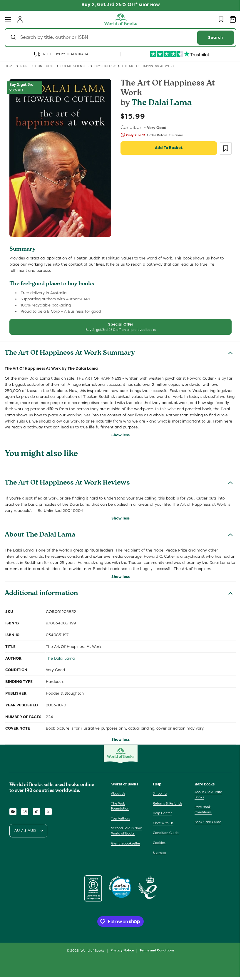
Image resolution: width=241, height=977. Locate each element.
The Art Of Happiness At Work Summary (70, 350)
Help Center (160, 813)
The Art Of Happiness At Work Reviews (67, 480)
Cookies (157, 842)
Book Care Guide (205, 822)
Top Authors (120, 818)
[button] (8, 19)
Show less (118, 431)
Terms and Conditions (155, 950)
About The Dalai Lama (40, 532)
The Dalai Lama (160, 104)
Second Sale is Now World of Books (126, 830)
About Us (118, 793)
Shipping (158, 793)
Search (211, 37)
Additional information (41, 590)
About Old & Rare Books (205, 794)
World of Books (90, 950)
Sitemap (157, 852)
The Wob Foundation (120, 806)
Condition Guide (164, 832)
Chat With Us (161, 823)
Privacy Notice (120, 950)
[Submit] (14, 37)
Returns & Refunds (166, 803)
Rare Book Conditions (200, 809)
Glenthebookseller (125, 843)
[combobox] (118, 37)
